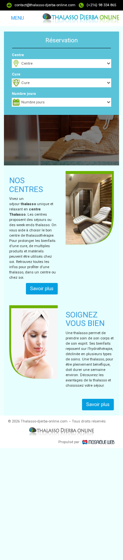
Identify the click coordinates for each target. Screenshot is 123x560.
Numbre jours (24, 94)
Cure (16, 74)
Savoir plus (41, 288)
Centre (18, 55)
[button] (62, 145)
